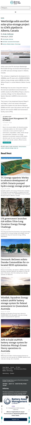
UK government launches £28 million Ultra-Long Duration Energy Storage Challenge (14, 222)
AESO (3, 146)
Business (4, 44)
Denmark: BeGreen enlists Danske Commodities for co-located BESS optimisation (15, 262)
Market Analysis (10, 44)
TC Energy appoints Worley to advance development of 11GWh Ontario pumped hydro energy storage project (15, 181)
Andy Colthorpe (8, 34)
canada (10, 146)
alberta (7, 146)
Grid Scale (4, 41)
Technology (17, 44)
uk (17, 148)
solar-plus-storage (9, 148)
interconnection (22, 146)
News (2, 18)
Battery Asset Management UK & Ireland (15, 119)
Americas (11, 39)
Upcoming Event (7, 116)
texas (15, 148)
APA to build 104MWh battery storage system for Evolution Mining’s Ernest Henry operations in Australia (14, 345)
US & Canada (5, 39)
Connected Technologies (13, 41)
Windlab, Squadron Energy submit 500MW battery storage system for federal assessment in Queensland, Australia (14, 303)
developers (15, 146)
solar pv (2, 148)
